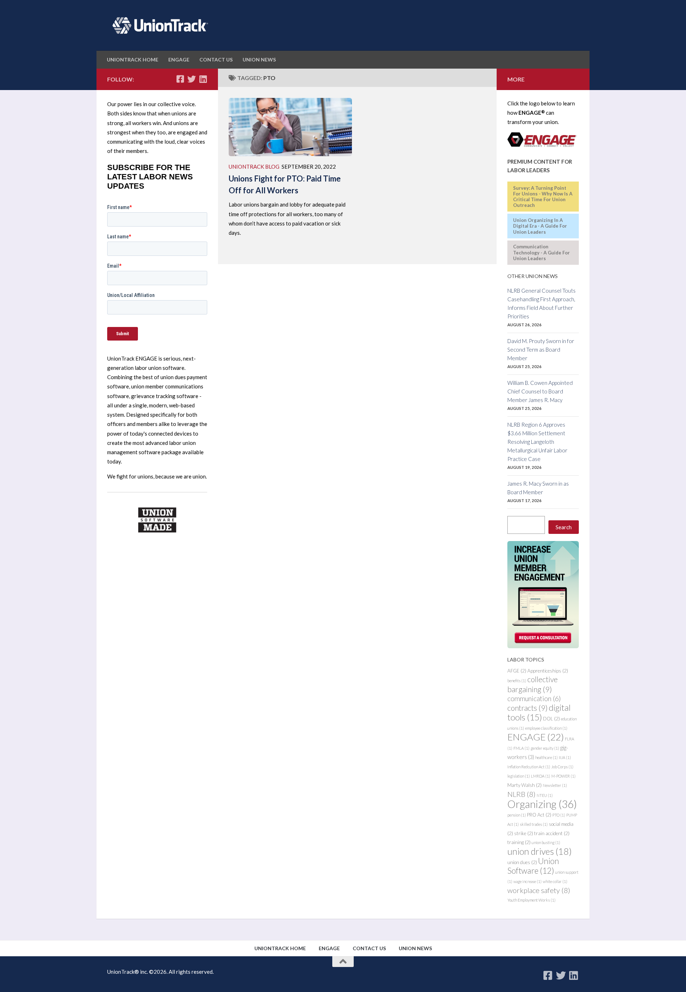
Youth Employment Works (531, 900)
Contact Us (216, 59)
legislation (518, 776)
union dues (522, 862)
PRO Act (539, 815)
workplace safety (538, 890)
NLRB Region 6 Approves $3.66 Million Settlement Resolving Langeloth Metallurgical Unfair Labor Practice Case (537, 441)
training (519, 842)
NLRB (521, 794)
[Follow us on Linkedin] (203, 79)
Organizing (542, 804)
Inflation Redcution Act (528, 766)
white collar (555, 881)
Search (564, 527)
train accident (552, 833)
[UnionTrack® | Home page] (158, 25)
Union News (259, 59)
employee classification (546, 728)
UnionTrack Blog (254, 166)
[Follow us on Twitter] (191, 79)
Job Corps (562, 766)
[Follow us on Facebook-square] (180, 79)
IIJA (565, 757)
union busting (546, 842)
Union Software (533, 866)
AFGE (516, 671)
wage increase (527, 881)
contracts (527, 707)
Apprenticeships (547, 671)
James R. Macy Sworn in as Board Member (538, 487)
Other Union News (532, 276)
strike (523, 833)
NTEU (545, 795)
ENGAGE (178, 59)
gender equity (545, 748)
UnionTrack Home (132, 59)
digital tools (539, 712)
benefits (516, 680)
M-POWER (563, 776)
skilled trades (534, 824)
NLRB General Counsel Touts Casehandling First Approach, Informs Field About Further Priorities (541, 303)
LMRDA (540, 776)
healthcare (546, 757)
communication (534, 698)
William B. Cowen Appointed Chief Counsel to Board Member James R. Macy (540, 391)
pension (516, 815)
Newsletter (555, 785)
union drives (539, 851)
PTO (558, 815)
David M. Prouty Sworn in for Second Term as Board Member (540, 349)
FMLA (521, 748)
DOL (551, 718)
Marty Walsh (524, 785)
